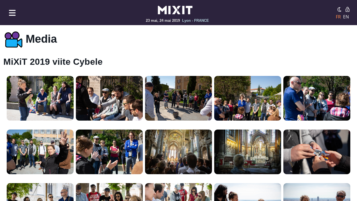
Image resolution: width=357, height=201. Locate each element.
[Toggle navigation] (12, 13)
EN (346, 17)
